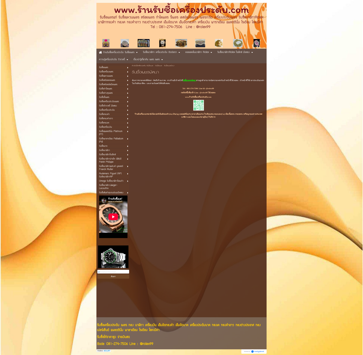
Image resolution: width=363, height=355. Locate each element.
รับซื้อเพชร (158, 66)
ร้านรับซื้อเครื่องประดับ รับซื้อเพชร (142, 66)
